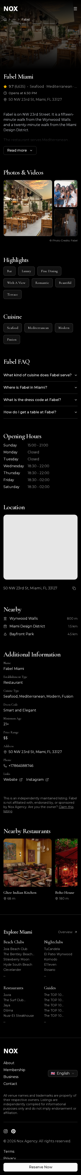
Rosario (49, 970)
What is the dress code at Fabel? (32, 400)
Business (10, 1077)
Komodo (50, 959)
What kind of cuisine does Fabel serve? (37, 375)
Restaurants (13, 988)
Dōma (8, 1010)
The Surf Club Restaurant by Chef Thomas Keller (18, 1000)
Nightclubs (53, 942)
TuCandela (52, 949)
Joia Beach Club (15, 949)
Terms (8, 1151)
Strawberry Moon (16, 959)
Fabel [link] (26, 19)
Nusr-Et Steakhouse (18, 1016)
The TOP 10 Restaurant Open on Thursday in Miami (59, 1005)
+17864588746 (21, 766)
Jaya (6, 1005)
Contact (10, 1084)
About (8, 1063)
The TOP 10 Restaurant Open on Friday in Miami (59, 1011)
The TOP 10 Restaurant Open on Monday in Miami (59, 1016)
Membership (14, 1070)
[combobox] (63, 1073)
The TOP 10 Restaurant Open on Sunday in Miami (59, 995)
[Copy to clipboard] (74, 588)
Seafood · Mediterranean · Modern (54, 86)
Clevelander (12, 970)
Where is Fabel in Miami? (25, 387)
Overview (65, 932)
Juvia (7, 995)
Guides (50, 988)
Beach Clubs (13, 942)
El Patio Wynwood (58, 954)
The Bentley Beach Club (17, 954)
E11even (50, 965)
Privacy (9, 1158)
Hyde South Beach (17, 965)
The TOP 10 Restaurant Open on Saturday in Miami (59, 1000)
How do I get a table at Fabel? (29, 412)
